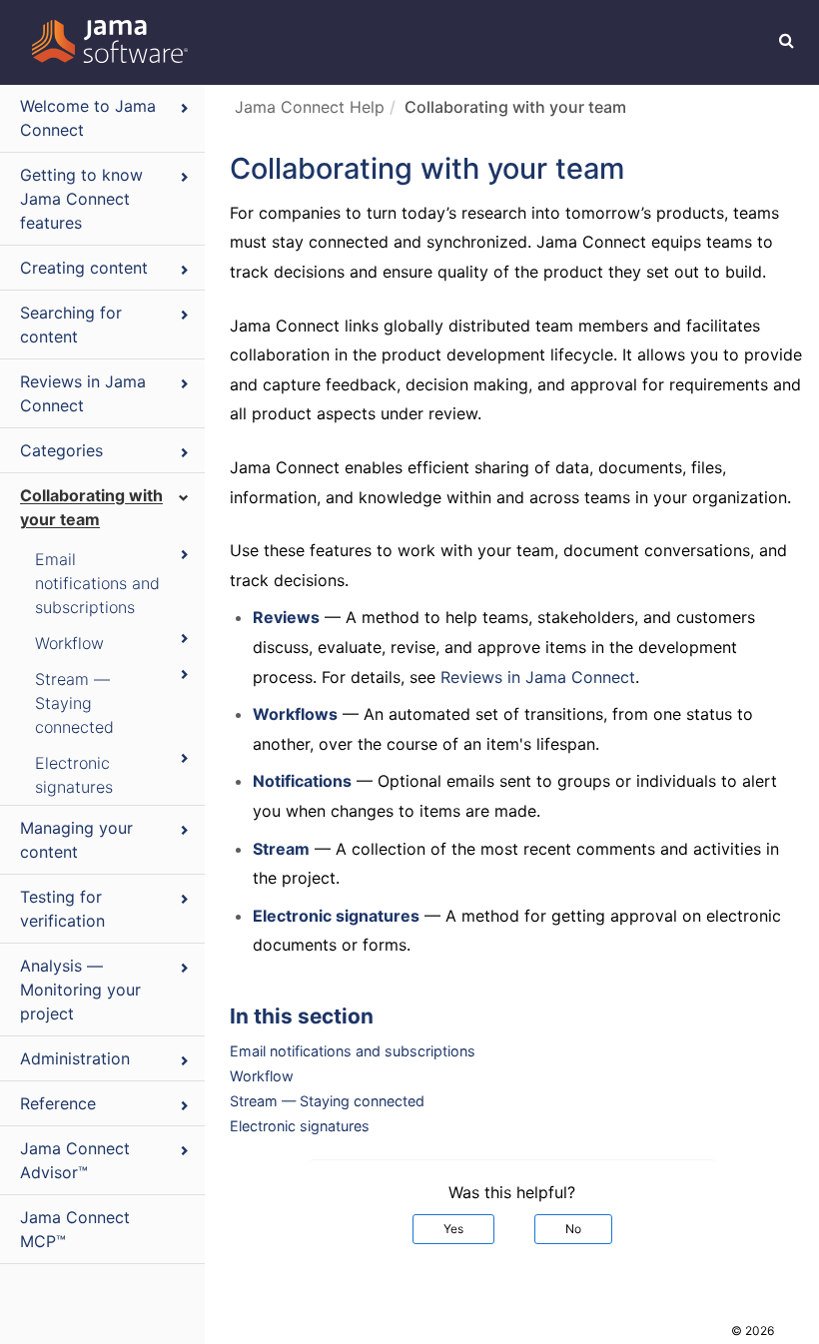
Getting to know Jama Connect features (81, 199)
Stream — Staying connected (74, 703)
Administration (75, 1058)
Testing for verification (62, 909)
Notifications (302, 781)
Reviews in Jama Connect (83, 393)
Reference (58, 1103)
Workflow (69, 643)
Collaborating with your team (91, 507)
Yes (453, 1228)
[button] (786, 40)
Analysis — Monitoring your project (80, 989)
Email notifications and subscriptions (97, 583)
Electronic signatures (74, 775)
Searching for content (71, 324)
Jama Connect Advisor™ (75, 1160)
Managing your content (76, 840)
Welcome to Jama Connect (88, 118)
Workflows (295, 714)
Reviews (286, 617)
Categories (61, 450)
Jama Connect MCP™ (75, 1229)
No (573, 1228)
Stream (281, 849)
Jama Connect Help (310, 107)
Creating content (84, 268)
